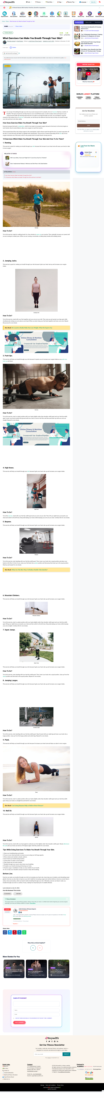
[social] (19, 912)
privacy (49, 1057)
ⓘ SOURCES (7, 893)
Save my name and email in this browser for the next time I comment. (33, 1018)
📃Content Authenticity (7, 1072)
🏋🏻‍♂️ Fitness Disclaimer (36, 899)
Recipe (73, 16)
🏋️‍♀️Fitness (38, 2)
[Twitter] (49, 1042)
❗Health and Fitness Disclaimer (10, 1074)
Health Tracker (44, 16)
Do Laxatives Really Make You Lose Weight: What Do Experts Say (32, 328)
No (40, 947)
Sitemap (42, 1085)
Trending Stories (79, 22)
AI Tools (36, 16)
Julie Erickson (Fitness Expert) (27, 909)
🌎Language (82, 2)
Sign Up (66, 1054)
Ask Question (13, 16)
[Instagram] (52, 1042)
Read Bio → (15, 923)
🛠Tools (28, 2)
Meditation (67, 16)
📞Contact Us (5, 1070)
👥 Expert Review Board (8, 1077)
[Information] (19, 53)
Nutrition (59, 16)
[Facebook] (46, 1042)
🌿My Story (5, 1068)
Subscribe (93, 2)
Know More (32, 903)
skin (60, 133)
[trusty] (89, 1078)
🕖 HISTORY (18, 893)
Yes (33, 947)
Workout (52, 16)
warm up (38, 234)
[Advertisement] (36, 249)
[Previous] (7, 8)
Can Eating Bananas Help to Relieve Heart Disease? (27, 805)
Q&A (30, 16)
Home (3, 21)
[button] (99, 2)
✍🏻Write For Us (6, 1079)
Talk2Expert (22, 16)
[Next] (99, 8)
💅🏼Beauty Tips (70, 2)
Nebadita (57, 1087)
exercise (55, 111)
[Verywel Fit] (9, 2)
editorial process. (27, 916)
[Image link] (89, 1073)
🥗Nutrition (48, 2)
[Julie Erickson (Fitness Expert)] (15, 910)
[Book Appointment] (36, 342)
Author (7, 909)
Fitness (7, 21)
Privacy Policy (60, 1085)
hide (14, 171)
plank (36, 563)
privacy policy (96, 129)
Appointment (4, 16)
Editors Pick (88, 22)
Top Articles (98, 22)
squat (4, 676)
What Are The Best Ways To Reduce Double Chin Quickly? (30, 570)
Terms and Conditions (51, 1085)
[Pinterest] (54, 1042)
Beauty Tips (81, 16)
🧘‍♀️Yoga (59, 2)
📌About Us (5, 1066)
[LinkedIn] (57, 1042)
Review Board (89, 16)
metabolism (21, 126)
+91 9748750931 (37, 1074)
